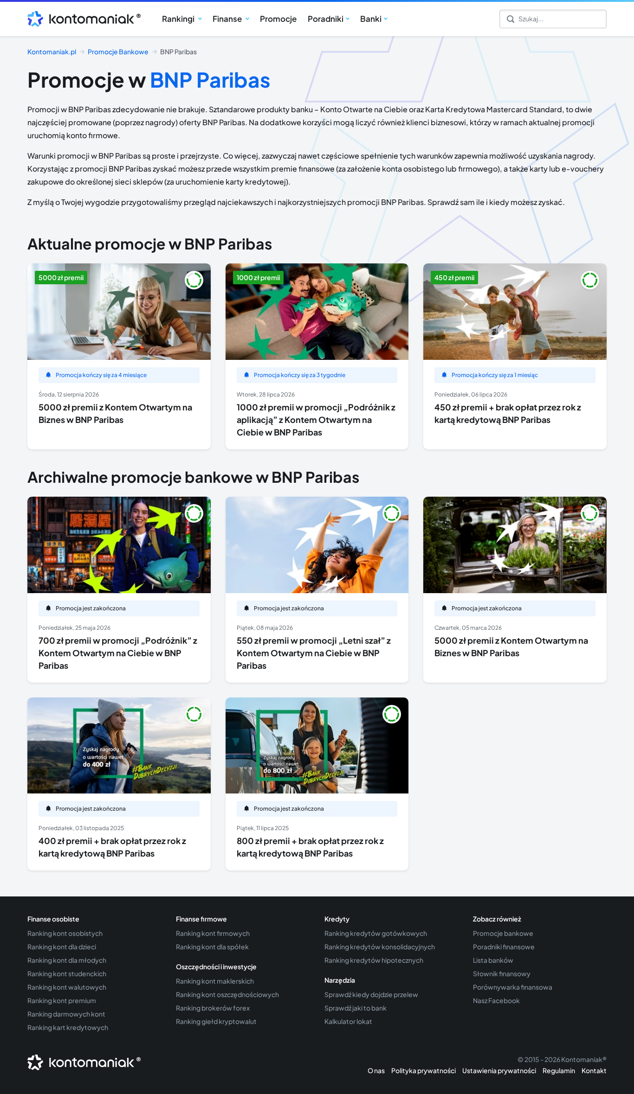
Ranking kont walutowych (66, 987)
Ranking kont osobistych (65, 933)
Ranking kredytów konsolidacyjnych (379, 946)
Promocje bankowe (503, 933)
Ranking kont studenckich (66, 973)
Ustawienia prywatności (499, 1070)
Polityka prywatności (423, 1070)
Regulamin (559, 1070)
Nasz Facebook (496, 1000)
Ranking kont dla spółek (212, 946)
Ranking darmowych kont (66, 1014)
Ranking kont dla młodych (66, 960)
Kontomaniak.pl (51, 51)
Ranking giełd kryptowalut (216, 1021)
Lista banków (493, 960)
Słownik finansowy (501, 973)
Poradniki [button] (325, 18)
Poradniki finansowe (504, 946)
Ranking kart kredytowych (67, 1027)
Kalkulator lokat (348, 1021)
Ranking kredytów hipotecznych (373, 960)
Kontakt (594, 1070)
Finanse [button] (228, 18)
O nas (376, 1070)
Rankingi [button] (179, 18)
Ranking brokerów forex (213, 1008)
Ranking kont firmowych (213, 933)
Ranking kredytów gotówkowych (375, 933)
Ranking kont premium (61, 1000)
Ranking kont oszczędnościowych (227, 994)
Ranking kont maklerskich (215, 981)
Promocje (278, 18)
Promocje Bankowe (118, 51)
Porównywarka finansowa (512, 987)
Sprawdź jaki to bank (355, 1008)
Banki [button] (371, 18)
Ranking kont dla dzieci (61, 946)
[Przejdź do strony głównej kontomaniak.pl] (80, 19)
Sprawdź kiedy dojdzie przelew (371, 994)
